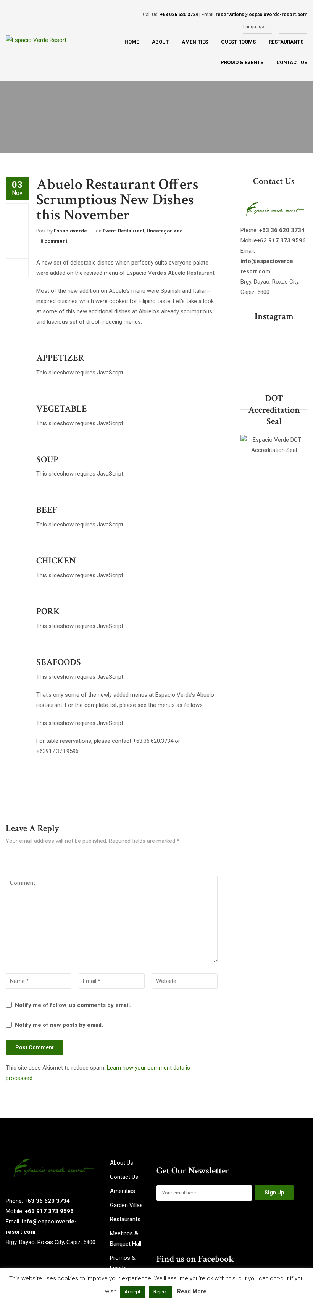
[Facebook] (17, 212)
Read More (192, 1291)
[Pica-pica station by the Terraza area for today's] (297, 369)
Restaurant (131, 231)
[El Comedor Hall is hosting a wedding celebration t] (274, 339)
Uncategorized (165, 231)
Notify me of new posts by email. (59, 1025)
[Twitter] (17, 231)
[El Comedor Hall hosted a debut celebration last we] (297, 339)
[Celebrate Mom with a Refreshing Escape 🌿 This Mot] (274, 354)
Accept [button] (132, 1291)
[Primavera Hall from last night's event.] (297, 354)
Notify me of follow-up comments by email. (73, 1005)
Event (109, 231)
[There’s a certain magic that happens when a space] (274, 369)
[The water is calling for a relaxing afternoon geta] (250, 339)
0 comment (53, 241)
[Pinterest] (17, 267)
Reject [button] (160, 1291)
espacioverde (70, 231)
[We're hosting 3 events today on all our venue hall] (250, 369)
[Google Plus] (17, 249)
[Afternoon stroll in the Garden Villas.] (250, 354)
